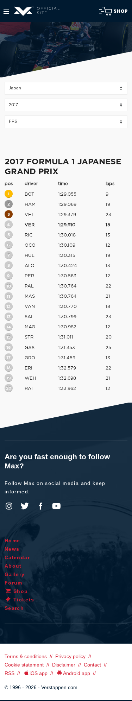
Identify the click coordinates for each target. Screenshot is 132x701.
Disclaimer (63, 665)
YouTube (56, 506)
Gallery (15, 574)
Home (12, 540)
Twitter (25, 506)
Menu (6, 11)
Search (14, 608)
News (12, 549)
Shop (121, 11)
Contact (92, 665)
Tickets (23, 599)
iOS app (39, 673)
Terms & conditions (26, 656)
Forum (14, 583)
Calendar (17, 557)
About (13, 566)
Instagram (9, 506)
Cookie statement (24, 665)
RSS (9, 673)
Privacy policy (70, 656)
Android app (76, 673)
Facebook (40, 506)
